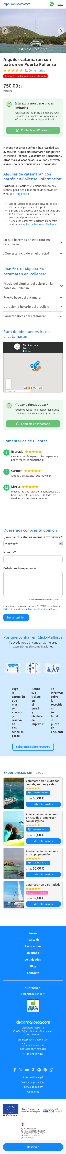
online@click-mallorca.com (33, 1039)
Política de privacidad (13, 609)
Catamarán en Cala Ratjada (43, 884)
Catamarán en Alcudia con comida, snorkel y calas (43, 782)
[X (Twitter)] (21, 1070)
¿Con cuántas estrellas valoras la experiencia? (32, 537)
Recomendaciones (31, 993)
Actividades (33, 959)
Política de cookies (33, 1086)
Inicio (33, 933)
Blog (33, 966)
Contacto (33, 973)
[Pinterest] (45, 1070)
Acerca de (33, 939)
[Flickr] (39, 1070)
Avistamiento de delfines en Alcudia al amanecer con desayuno (42, 817)
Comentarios (35, 70)
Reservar (33, 1147)
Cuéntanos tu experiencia (19, 568)
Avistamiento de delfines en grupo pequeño (42, 852)
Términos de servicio (38, 609)
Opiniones (33, 1091)
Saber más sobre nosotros (33, 747)
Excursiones (33, 946)
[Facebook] (15, 1070)
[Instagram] (51, 1070)
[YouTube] (27, 1070)
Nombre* (9, 552)
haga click (22, 194)
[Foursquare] (33, 1070)
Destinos (33, 953)
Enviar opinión (16, 617)
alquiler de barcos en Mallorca (38, 224)
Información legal (33, 1077)
